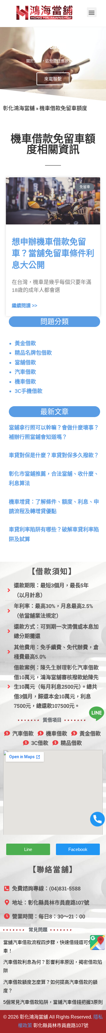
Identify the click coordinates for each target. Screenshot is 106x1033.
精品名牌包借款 (33, 353)
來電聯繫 (53, 78)
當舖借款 (25, 362)
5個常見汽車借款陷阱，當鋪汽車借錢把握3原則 (53, 1002)
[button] (92, 12)
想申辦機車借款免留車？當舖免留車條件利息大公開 (53, 253)
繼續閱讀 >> (24, 305)
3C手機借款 (28, 391)
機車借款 (25, 382)
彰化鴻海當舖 (19, 108)
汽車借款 (25, 372)
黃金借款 (25, 343)
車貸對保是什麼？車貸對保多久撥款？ (54, 455)
